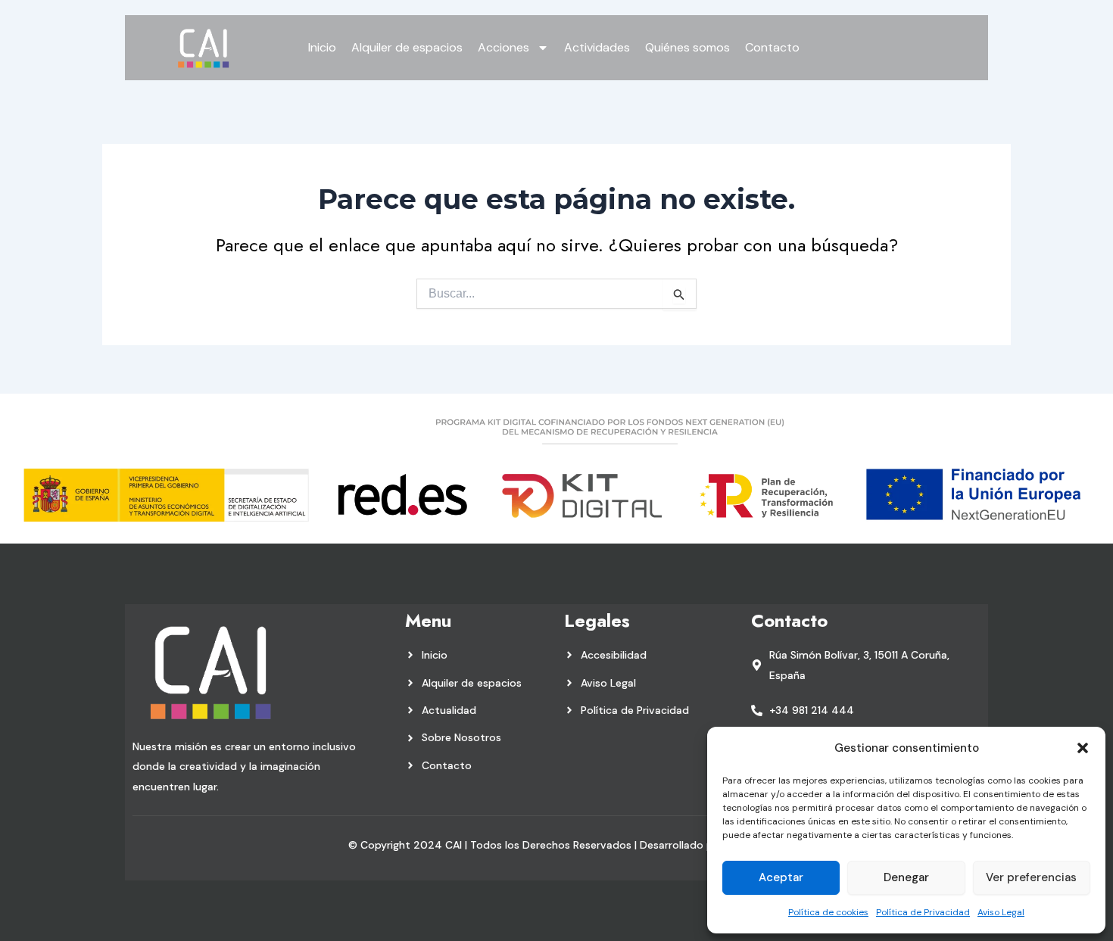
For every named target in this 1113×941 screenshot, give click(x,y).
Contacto (772, 47)
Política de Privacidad (923, 912)
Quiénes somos (687, 47)
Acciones (503, 47)
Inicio (322, 47)
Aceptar (781, 877)
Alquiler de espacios (407, 47)
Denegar (906, 877)
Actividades (597, 47)
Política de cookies (828, 912)
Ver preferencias (1031, 877)
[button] (1082, 748)
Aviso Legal (1000, 912)
